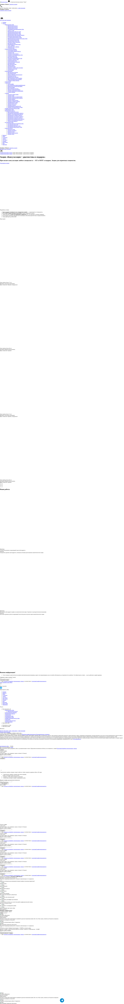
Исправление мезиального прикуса (15, 113)
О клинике (5, 137)
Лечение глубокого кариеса (14, 101)
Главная (4, 22)
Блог (4, 143)
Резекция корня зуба (12, 60)
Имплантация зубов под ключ (14, 31)
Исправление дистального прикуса (15, 116)
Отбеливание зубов (9, 109)
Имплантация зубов (9, 24)
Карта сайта (5, 703)
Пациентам (5, 704)
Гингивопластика (12, 66)
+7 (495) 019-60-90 (21, 8)
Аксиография (11, 84)
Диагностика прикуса (12, 121)
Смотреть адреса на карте (5, 10)
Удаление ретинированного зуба (15, 58)
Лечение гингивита (12, 130)
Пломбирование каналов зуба (14, 106)
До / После (5, 139)
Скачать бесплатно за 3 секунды (4, 783)
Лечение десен (11, 134)
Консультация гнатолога (13, 88)
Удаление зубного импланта (14, 42)
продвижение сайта (4, 746)
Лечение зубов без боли (13, 100)
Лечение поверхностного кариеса (15, 98)
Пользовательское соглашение (43, 734)
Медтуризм (5, 142)
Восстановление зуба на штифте (15, 78)
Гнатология (7, 82)
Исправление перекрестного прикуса (16, 119)
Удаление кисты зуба (12, 68)
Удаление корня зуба (12, 56)
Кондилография (11, 87)
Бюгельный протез (12, 73)
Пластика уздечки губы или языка (15, 67)
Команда (4, 135)
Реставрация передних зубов (14, 126)
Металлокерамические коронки (15, 79)
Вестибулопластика (12, 64)
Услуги (4, 23)
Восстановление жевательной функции (16, 85)
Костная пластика (12, 43)
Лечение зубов (11, 95)
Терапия (7, 93)
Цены (4, 136)
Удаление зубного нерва (13, 94)
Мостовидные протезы (13, 72)
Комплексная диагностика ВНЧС (15, 86)
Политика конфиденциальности (29, 734)
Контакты (5, 144)
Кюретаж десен (11, 131)
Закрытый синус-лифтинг (13, 46)
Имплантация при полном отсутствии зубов (17, 38)
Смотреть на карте (13, 4)
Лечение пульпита (12, 105)
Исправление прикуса (10, 110)
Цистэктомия (11, 70)
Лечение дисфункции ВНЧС (14, 89)
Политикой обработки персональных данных (67, 748)
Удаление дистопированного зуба (15, 54)
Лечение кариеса (11, 99)
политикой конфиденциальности (39, 681)
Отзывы (4, 141)
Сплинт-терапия (11, 92)
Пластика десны (11, 129)
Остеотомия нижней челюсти (14, 51)
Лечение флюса (11, 65)
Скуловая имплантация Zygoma (15, 37)
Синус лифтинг (11, 45)
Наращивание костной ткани (14, 44)
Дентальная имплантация (13, 39)
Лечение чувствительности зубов (15, 107)
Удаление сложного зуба (13, 59)
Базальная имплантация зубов (14, 36)
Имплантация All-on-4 (13, 25)
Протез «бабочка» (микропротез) (15, 74)
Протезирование (8, 71)
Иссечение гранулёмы (13, 57)
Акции (4, 138)
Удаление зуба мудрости (13, 53)
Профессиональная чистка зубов (12, 108)
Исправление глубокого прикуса (15, 115)
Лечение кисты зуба (12, 103)
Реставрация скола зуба (13, 124)
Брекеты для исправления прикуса (15, 114)
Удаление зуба (11, 52)
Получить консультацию (5, 149)
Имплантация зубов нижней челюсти (16, 35)
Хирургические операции (11, 49)
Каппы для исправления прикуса (15, 120)
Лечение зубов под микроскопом (15, 96)
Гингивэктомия (11, 63)
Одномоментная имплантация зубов (16, 29)
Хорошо (2, 749)
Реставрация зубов (9, 122)
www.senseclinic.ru (77, 739)
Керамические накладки (13, 77)
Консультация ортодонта (13, 112)
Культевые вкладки (12, 75)
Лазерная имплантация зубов (14, 32)
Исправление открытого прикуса (15, 117)
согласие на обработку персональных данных (14, 681)
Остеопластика (11, 48)
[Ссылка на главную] (9, 2)
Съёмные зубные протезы (13, 80)
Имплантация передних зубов (14, 34)
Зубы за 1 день (11, 30)
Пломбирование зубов (13, 102)
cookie (11, 747)
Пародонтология (9, 128)
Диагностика (8, 81)
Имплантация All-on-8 (13, 28)
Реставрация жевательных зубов (15, 127)
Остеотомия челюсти (12, 50)
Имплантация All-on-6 (13, 27)
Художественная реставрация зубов (15, 123)
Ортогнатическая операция (14, 61)
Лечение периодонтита (13, 132)
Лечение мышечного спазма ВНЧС (15, 91)
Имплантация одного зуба (13, 41)
